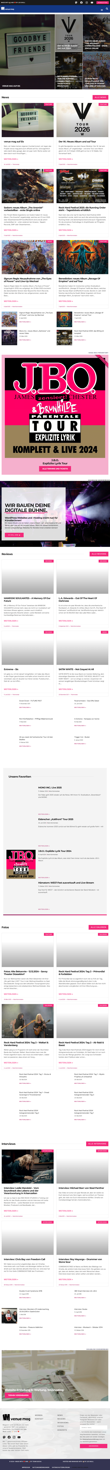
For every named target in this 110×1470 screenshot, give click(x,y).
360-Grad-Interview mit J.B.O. (85, 1291)
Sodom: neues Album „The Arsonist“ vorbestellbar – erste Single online (23, 209)
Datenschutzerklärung (91, 1439)
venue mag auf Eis (11, 86)
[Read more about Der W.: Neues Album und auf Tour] (68, 33)
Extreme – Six (11, 669)
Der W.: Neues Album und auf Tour (77, 141)
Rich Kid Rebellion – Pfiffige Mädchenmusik (36, 719)
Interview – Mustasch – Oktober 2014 (88, 1327)
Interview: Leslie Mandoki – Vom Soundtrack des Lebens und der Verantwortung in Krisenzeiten (21, 1191)
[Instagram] (86, 2)
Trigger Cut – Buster (82, 737)
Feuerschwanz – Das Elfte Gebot (86, 701)
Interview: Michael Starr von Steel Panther (81, 1188)
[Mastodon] (76, 2)
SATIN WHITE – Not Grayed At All (76, 669)
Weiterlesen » (11, 159)
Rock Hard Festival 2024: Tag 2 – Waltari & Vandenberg (26, 1044)
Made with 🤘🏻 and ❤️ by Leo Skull (13, 2)
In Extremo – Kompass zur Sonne (86, 719)
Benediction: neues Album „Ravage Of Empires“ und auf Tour (79, 280)
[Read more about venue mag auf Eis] (27, 51)
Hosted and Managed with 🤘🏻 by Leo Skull (78, 1461)
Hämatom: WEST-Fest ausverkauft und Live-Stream (66, 882)
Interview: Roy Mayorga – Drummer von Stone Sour (80, 1260)
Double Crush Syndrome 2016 (30, 1291)
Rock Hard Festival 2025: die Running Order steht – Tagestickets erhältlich (82, 209)
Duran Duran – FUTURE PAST (30, 701)
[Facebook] (81, 2)
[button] (107, 9)
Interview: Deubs (80, 1309)
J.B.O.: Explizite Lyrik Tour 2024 (54, 851)
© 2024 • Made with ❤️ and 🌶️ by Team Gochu (25, 1461)
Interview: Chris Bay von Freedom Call (24, 1259)
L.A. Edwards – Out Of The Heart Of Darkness (78, 599)
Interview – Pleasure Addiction (31, 1327)
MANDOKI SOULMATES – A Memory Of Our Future (27, 599)
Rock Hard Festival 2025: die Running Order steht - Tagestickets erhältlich (67, 81)
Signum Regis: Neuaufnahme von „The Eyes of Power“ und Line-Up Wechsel (27, 280)
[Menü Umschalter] (102, 10)
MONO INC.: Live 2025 (50, 787)
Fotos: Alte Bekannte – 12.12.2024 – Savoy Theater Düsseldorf (25, 972)
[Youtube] (92, 2)
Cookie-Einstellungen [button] (80, 1467)
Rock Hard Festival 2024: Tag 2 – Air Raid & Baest (81, 1044)
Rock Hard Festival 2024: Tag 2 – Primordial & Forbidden (82, 972)
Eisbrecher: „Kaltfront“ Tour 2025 (55, 819)
